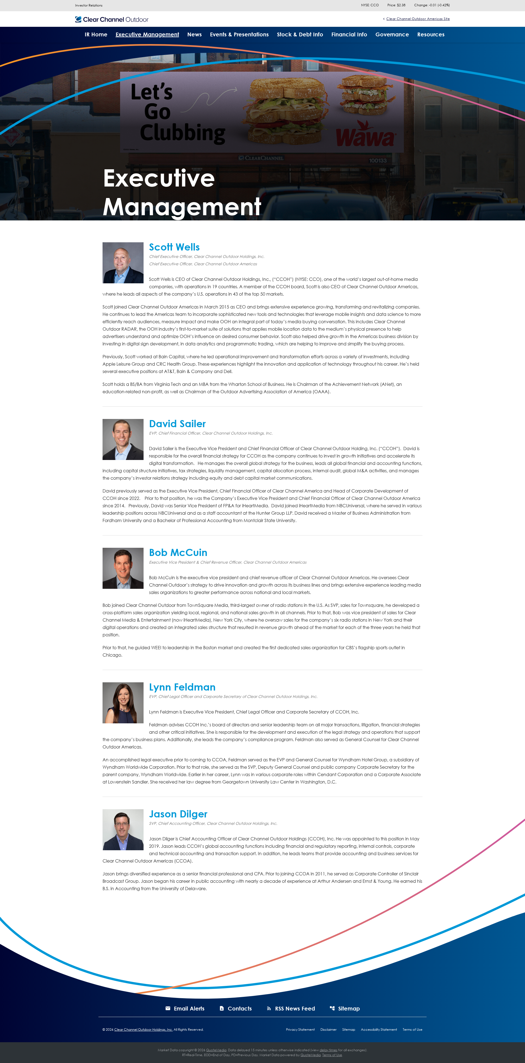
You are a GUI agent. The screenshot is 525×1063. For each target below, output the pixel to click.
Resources (431, 34)
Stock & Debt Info (300, 34)
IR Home (96, 34)
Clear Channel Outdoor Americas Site (418, 19)
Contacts (240, 1008)
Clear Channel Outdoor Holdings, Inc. (143, 1029)
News (194, 34)
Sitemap (349, 1008)
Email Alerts (189, 1008)
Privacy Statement (300, 1029)
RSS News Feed (295, 1008)
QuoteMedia (216, 1050)
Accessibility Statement (379, 1029)
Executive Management (147, 34)
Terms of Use (412, 1029)
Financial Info (349, 34)
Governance (392, 34)
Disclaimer (328, 1029)
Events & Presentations (239, 34)
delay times (328, 1050)
